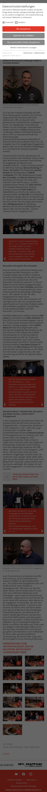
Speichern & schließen (23, 35)
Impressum (28, 53)
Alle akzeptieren (23, 29)
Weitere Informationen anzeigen (23, 47)
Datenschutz (39, 53)
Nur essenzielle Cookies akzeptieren (23, 42)
